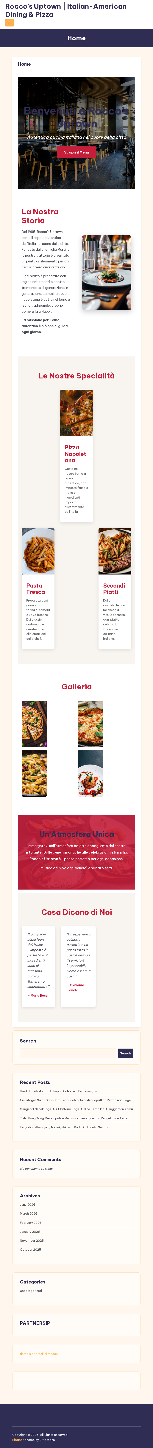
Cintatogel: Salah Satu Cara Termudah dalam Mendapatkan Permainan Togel (76, 1100)
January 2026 (30, 1231)
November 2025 (32, 1240)
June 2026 (27, 1204)
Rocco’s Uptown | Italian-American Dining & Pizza (66, 10)
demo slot (27, 1354)
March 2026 (28, 1213)
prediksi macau (47, 1354)
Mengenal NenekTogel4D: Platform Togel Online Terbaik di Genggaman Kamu (76, 1109)
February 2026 (30, 1223)
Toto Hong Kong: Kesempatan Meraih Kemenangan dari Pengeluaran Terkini (74, 1118)
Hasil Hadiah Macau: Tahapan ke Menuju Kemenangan (58, 1091)
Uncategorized (31, 1291)
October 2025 (30, 1249)
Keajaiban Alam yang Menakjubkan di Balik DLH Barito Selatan (64, 1127)
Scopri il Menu (76, 152)
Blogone (18, 1440)
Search (28, 1041)
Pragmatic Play (31, 1381)
